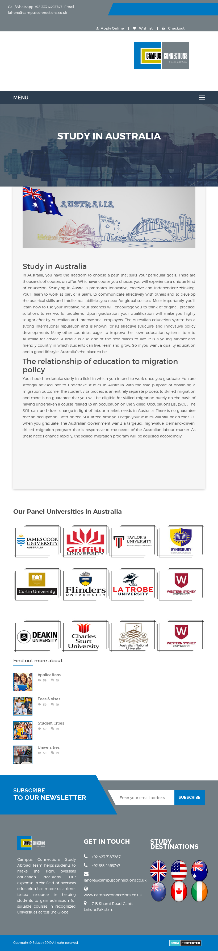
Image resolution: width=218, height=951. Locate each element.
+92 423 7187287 (106, 856)
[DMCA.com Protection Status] (185, 943)
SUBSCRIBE (189, 797)
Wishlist (145, 28)
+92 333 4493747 (106, 865)
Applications (49, 675)
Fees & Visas (49, 699)
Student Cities (51, 723)
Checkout (176, 28)
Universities (49, 747)
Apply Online (112, 28)
